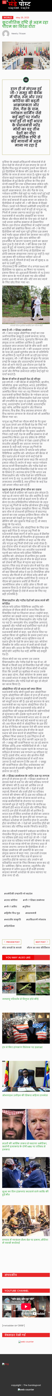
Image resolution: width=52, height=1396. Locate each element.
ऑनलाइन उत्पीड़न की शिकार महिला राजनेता (25, 1095)
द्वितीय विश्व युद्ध (13, 913)
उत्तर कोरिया (11, 900)
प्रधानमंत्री (31, 913)
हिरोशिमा (10, 926)
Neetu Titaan (19, 33)
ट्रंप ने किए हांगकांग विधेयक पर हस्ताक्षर (22, 1047)
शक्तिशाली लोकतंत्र (37, 919)
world (8, 17)
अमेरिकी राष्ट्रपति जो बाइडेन (19, 893)
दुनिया (27, 906)
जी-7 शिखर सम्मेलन (34, 900)
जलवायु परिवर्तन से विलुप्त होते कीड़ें (20, 999)
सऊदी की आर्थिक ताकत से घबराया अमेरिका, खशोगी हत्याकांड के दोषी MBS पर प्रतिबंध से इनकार (24, 1146)
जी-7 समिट (11, 906)
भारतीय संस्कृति (13, 919)
